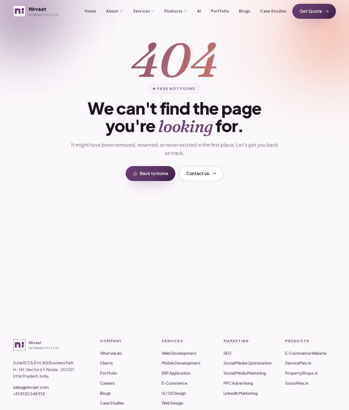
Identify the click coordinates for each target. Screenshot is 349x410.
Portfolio (220, 11)
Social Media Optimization (248, 362)
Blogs (244, 11)
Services (141, 11)
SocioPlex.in (296, 383)
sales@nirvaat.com (31, 387)
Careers (107, 383)
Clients (106, 362)
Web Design (172, 402)
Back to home (154, 173)
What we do (111, 353)
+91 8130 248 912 (29, 393)
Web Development (179, 353)
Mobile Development (181, 362)
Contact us (197, 173)
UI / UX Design (174, 393)
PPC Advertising (238, 383)
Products (173, 11)
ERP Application (176, 373)
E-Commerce (174, 383)
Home (90, 11)
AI (199, 11)
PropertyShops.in (301, 373)
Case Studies (273, 11)
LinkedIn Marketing (241, 393)
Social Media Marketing (245, 373)
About (112, 11)
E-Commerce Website (306, 353)
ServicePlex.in (298, 362)
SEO (227, 353)
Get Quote (311, 11)
